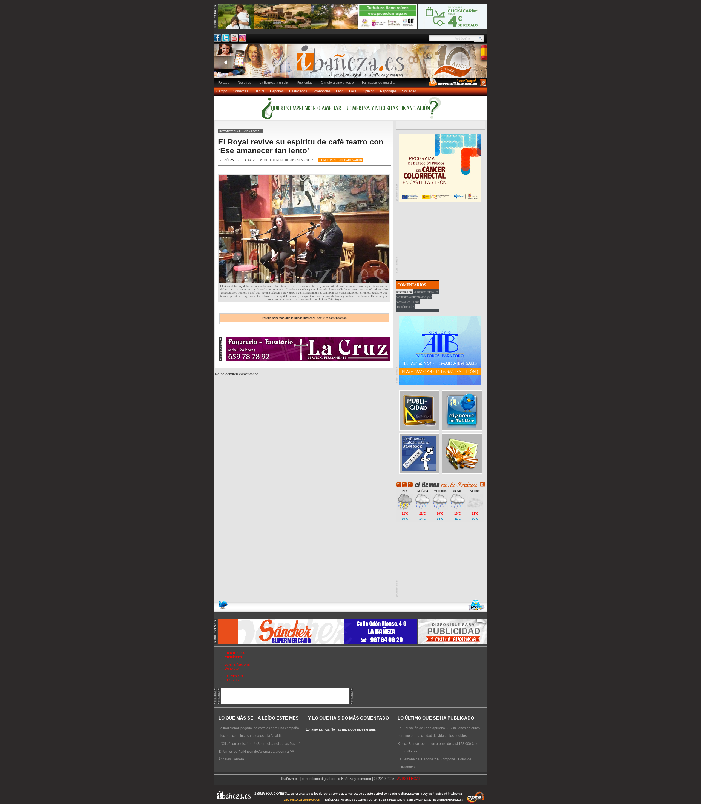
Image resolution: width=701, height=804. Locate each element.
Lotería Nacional (237, 664)
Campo (221, 91)
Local (353, 91)
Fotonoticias (321, 91)
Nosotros (244, 82)
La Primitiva (234, 676)
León (340, 91)
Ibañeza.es (351, 63)
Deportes (277, 91)
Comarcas (240, 91)
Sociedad (409, 91)
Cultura (259, 91)
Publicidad (305, 82)
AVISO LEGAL (409, 779)
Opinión (369, 91)
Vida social (252, 131)
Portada (223, 82)
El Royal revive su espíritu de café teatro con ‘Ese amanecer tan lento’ (300, 146)
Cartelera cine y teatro (337, 82)
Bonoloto (232, 668)
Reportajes (388, 91)
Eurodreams (234, 657)
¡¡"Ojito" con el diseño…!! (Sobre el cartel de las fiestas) (259, 744)
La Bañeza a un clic (274, 82)
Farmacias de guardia (378, 82)
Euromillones (235, 652)
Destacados (298, 91)
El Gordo (232, 680)
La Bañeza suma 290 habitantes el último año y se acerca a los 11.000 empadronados (417, 299)
